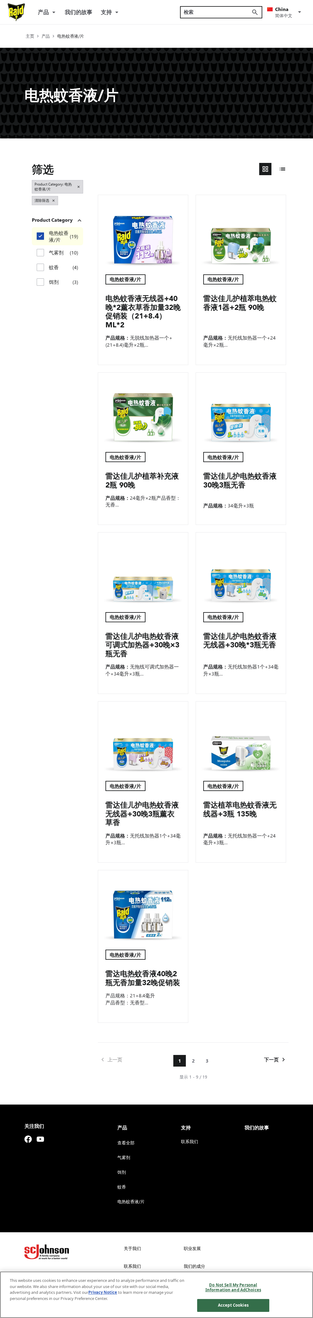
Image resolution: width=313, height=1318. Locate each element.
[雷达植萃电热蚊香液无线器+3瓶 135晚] (241, 738)
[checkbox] (40, 236)
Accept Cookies (233, 1305)
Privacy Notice (102, 1292)
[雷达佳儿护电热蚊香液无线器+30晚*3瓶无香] (241, 568)
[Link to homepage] (16, 12)
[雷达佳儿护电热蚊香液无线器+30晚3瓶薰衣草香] (143, 738)
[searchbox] (217, 12)
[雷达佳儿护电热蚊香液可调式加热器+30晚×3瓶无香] (143, 568)
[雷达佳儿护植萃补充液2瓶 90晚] (143, 409)
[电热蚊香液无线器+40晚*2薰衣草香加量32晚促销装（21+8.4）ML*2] (143, 231)
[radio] (265, 169)
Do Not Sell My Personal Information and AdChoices (233, 1287)
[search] (255, 12)
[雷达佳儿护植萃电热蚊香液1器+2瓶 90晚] (241, 231)
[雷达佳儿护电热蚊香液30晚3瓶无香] (241, 409)
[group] (274, 169)
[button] (285, 12)
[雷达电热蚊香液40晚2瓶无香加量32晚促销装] (143, 906)
